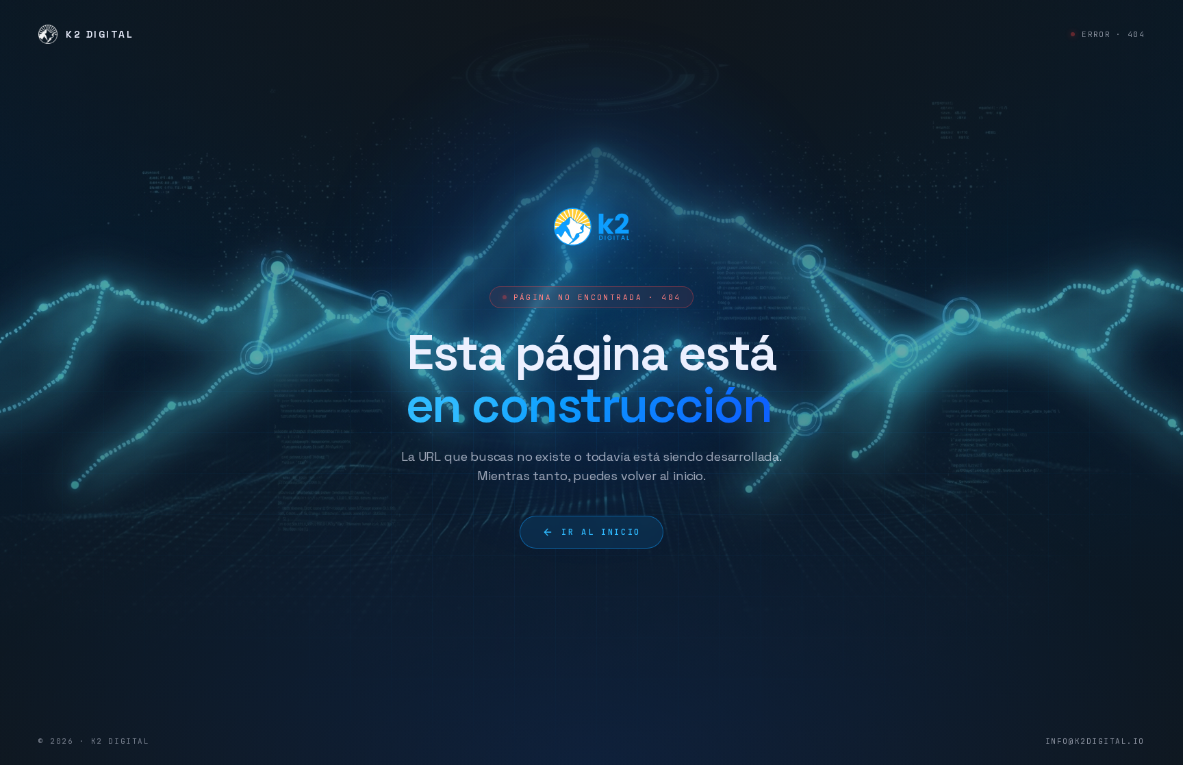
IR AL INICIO (601, 532)
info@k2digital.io (1095, 741)
